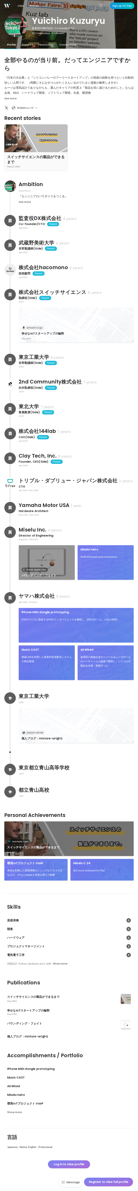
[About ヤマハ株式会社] (10, 598)
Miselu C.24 (81, 863)
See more (10, 98)
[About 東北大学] (10, 409)
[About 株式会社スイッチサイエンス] (10, 294)
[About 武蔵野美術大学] (10, 245)
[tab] (11, 44)
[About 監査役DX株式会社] (10, 220)
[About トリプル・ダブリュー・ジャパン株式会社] (10, 483)
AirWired (86, 650)
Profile (11, 45)
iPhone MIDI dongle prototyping (45, 612)
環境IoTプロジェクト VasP (25, 863)
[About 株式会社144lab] (10, 434)
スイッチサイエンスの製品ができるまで (33, 847)
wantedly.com (20, 841)
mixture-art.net (35, 732)
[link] (76, 325)
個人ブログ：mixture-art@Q (42, 738)
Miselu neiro (89, 549)
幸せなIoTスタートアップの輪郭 (43, 333)
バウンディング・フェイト (39, 575)
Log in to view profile (69, 1164)
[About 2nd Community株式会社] (10, 384)
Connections (67, 45)
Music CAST (30, 650)
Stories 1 (27, 45)
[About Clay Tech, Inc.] (10, 458)
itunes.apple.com (36, 569)
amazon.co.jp (34, 327)
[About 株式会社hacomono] (10, 270)
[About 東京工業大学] (10, 359)
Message (73, 1182)
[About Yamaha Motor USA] (10, 507)
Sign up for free (122, 6)
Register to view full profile (108, 1182)
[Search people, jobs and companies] (101, 5)
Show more (60, 963)
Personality (45, 45)
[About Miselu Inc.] (10, 532)
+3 (25, 107)
